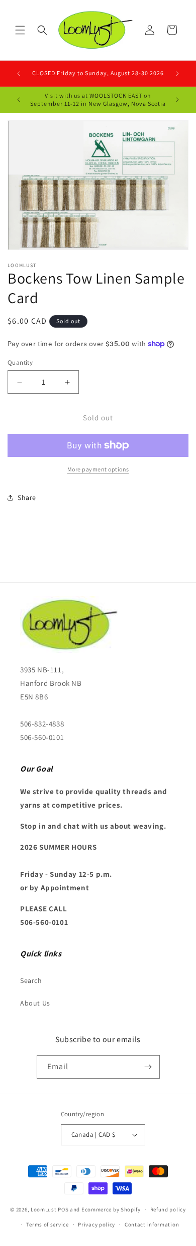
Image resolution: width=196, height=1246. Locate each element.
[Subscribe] (148, 1067)
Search (31, 980)
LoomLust (44, 1208)
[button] (20, 30)
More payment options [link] (98, 469)
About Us (35, 1003)
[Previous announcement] (19, 74)
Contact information (152, 1224)
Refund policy (168, 1209)
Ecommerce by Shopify (111, 1208)
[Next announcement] (177, 74)
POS (63, 1208)
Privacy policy (96, 1224)
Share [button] (27, 497)
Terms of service (47, 1224)
